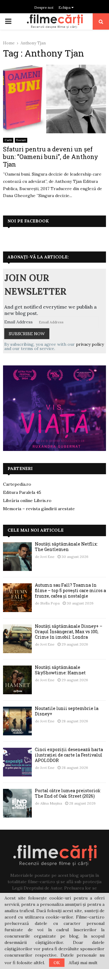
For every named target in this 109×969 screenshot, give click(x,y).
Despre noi (43, 7)
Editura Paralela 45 (22, 492)
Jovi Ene (47, 556)
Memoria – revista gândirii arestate (39, 508)
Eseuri (21, 140)
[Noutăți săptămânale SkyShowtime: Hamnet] (17, 680)
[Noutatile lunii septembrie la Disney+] (17, 721)
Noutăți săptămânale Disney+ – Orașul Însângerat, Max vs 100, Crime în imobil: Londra (68, 631)
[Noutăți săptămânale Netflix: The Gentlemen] (17, 556)
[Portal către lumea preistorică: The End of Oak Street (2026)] (17, 803)
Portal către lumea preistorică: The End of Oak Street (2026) (68, 793)
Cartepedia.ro (17, 484)
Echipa (64, 7)
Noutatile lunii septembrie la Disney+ (66, 711)
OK (57, 962)
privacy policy (90, 344)
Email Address (18, 322)
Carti (8, 140)
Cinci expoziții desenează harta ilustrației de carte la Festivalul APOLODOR (69, 755)
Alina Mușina (51, 803)
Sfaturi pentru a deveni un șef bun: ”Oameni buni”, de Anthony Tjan (50, 156)
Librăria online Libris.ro (27, 500)
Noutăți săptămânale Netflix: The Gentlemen (66, 546)
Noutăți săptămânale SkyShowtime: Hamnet (60, 670)
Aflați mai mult (83, 963)
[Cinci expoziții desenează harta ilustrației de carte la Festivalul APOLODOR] (17, 762)
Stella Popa (50, 603)
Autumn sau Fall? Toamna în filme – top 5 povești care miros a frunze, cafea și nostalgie (70, 590)
